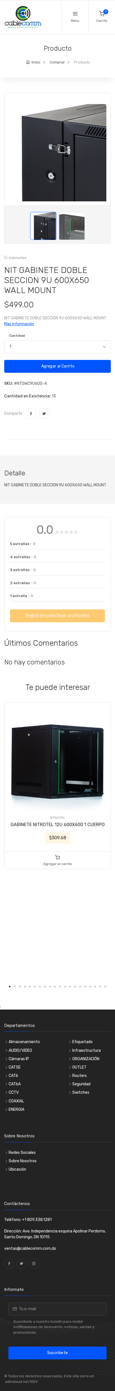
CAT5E (15, 1067)
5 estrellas (22, 544)
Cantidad (17, 336)
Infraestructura (86, 1050)
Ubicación (17, 1169)
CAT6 (13, 1075)
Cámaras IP (19, 1059)
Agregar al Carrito (57, 366)
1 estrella (21, 596)
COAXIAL (16, 1101)
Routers (79, 1075)
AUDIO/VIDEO (20, 1050)
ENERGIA (16, 1109)
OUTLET (79, 1067)
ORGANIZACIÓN (85, 1059)
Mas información (19, 324)
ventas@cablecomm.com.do (30, 1248)
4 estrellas (23, 557)
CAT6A (15, 1084)
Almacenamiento (24, 1041)
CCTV (14, 1092)
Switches (80, 1092)
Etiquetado (82, 1041)
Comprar (57, 62)
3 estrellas (23, 570)
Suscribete (57, 1352)
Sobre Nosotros (23, 1161)
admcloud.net (16, 1382)
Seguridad (81, 1084)
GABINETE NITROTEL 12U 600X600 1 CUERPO (58, 824)
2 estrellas (23, 583)
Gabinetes (18, 258)
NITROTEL (57, 818)
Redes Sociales (22, 1152)
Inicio (36, 62)
